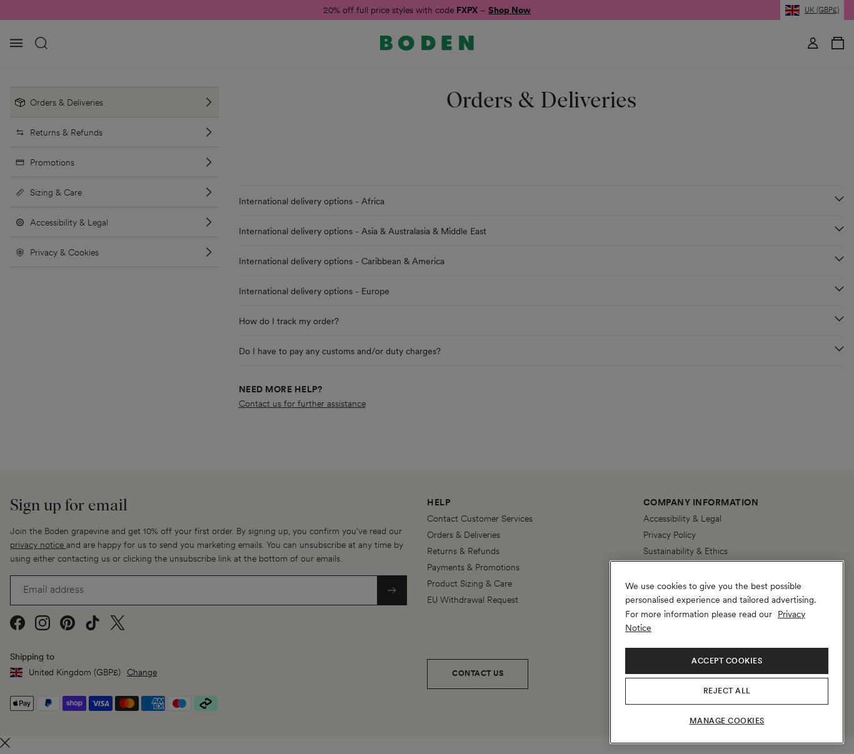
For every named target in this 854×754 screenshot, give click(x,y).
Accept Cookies (726, 661)
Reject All (727, 691)
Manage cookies (727, 721)
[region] (727, 652)
